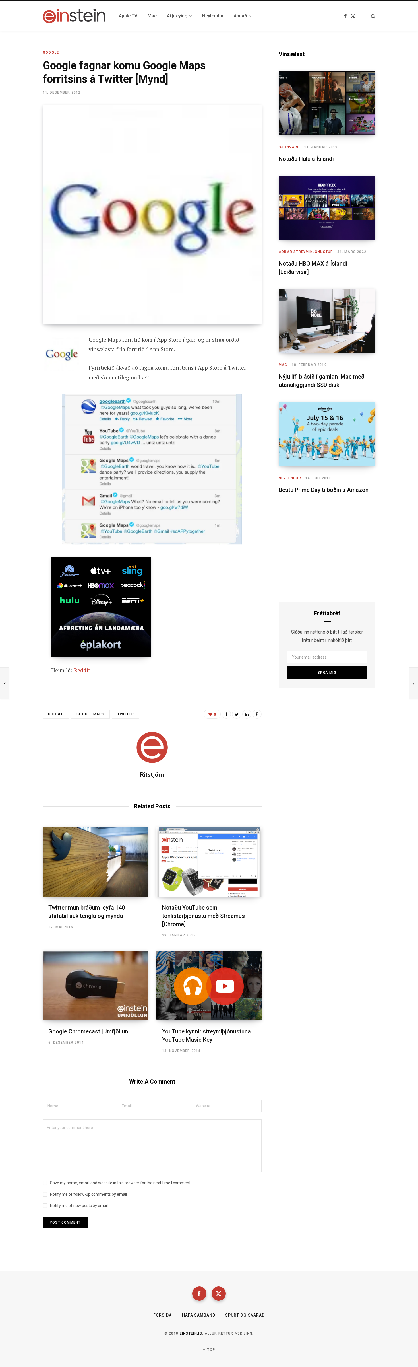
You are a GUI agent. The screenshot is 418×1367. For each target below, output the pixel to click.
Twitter (125, 714)
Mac (283, 365)
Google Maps (90, 714)
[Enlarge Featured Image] (152, 214)
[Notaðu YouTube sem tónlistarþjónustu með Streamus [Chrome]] (209, 862)
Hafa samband (199, 1315)
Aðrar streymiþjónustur (306, 252)
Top (210, 1350)
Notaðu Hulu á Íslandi (306, 158)
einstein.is (191, 1333)
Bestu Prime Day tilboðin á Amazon (324, 489)
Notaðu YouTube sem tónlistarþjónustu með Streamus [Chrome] (203, 916)
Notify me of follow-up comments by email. (89, 1194)
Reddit (82, 670)
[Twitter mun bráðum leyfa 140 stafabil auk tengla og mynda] (95, 862)
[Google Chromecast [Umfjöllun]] (95, 985)
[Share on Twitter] (22, 371)
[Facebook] (199, 1293)
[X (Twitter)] (219, 1293)
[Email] (22, 386)
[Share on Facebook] (22, 356)
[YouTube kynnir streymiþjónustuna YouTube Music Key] (209, 985)
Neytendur (290, 478)
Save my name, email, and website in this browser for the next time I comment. (120, 1183)
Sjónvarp (289, 147)
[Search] (370, 16)
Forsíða (162, 1315)
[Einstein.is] (74, 16)
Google (51, 52)
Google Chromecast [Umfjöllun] (89, 1031)
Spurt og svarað (245, 1315)
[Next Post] (413, 683)
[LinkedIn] (246, 714)
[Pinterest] (257, 714)
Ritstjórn (152, 774)
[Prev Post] (4, 683)
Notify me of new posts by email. (79, 1205)
